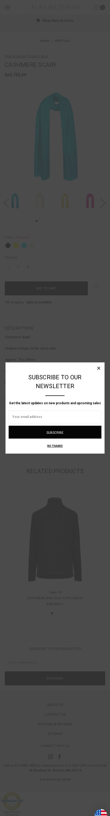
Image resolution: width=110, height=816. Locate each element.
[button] (99, 368)
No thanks (55, 445)
